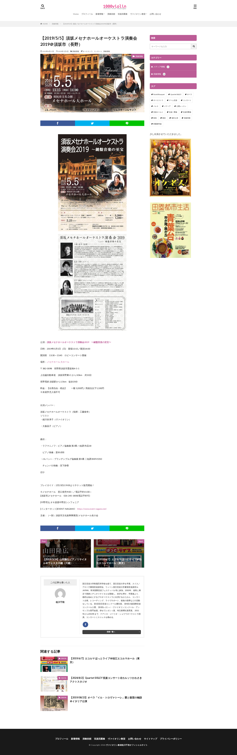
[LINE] (127, 123)
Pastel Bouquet (159, 94)
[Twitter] (92, 123)
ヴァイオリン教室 (138, 14)
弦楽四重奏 (122, 14)
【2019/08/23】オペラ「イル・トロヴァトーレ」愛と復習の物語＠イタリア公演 (106, 699)
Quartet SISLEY (175, 94)
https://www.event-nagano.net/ (92, 508)
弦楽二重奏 (173, 112)
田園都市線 (157, 124)
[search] (194, 46)
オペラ (189, 94)
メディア (167, 106)
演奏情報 (55, 24)
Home (76, 14)
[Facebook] (57, 123)
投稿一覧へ (111, 632)
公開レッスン (181, 106)
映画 (155, 118)
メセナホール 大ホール (58, 362)
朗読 (164, 118)
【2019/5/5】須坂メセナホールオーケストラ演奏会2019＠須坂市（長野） (90, 24)
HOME (45, 24)
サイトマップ (150, 738)
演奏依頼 (111, 14)
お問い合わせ (155, 14)
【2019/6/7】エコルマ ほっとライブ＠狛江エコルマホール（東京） (105, 660)
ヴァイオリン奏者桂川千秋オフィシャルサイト (127, 745)
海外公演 (174, 118)
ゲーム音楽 (173, 100)
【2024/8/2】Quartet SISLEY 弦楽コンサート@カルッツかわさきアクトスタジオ (106, 679)
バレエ (155, 106)
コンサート (98, 51)
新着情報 (99, 14)
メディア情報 (160, 67)
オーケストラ (88, 51)
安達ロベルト (158, 112)
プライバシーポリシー (171, 738)
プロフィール (87, 14)
